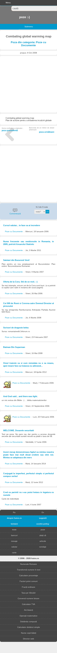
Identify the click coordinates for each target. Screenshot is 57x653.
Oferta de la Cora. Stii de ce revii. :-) (20, 282)
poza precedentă (13, 129)
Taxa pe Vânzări (28, 593)
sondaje (42, 547)
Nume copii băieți (28, 633)
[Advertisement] (28, 84)
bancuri (14, 535)
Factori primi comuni (28, 581)
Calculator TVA (28, 604)
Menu (8, 3)
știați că (42, 535)
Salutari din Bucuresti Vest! (16, 260)
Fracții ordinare (28, 587)
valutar (14, 547)
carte (14, 553)
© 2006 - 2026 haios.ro (28, 558)
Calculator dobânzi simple (28, 627)
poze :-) (19, 17)
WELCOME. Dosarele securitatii (18, 430)
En (43, 512)
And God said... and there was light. (20, 396)
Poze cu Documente (14, 231)
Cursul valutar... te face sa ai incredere (21, 225)
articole (43, 541)
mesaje (14, 541)
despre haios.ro (14, 518)
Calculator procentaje (28, 576)
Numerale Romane (28, 564)
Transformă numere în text (28, 570)
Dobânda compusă (28, 622)
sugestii (43, 518)
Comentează (15, 214)
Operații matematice (28, 616)
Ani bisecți (28, 610)
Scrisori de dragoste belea (15, 327)
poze (43, 530)
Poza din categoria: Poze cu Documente (28, 44)
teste (14, 530)
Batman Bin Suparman (14, 347)
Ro (14, 512)
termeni (14, 524)
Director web (28, 639)
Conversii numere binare (28, 598)
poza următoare (41, 130)
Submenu (28, 27)
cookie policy (42, 524)
